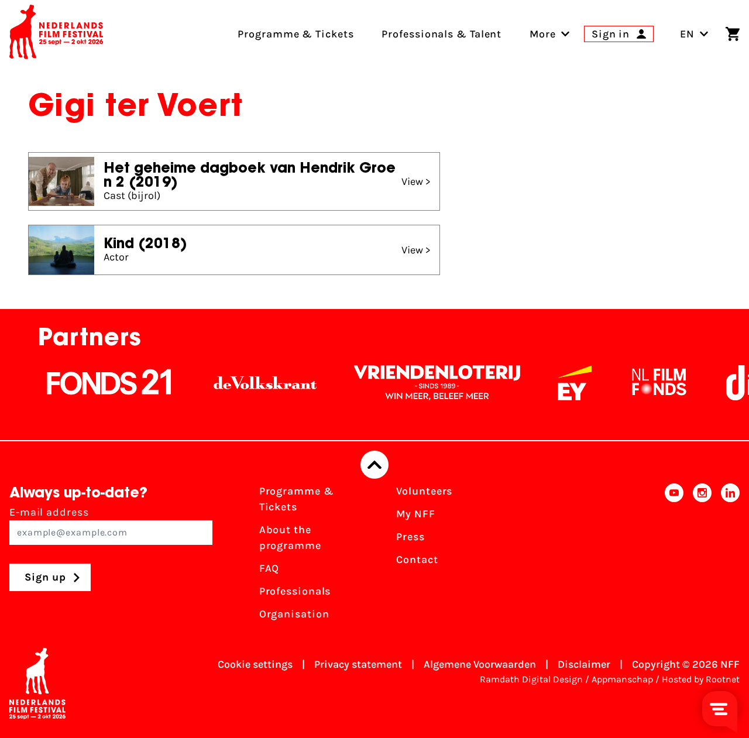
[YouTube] (674, 556)
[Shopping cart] (733, 34)
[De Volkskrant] (255, 382)
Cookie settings (255, 664)
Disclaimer (584, 664)
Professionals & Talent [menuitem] (441, 34)
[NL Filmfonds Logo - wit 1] (649, 382)
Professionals (295, 591)
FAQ (269, 568)
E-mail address (49, 512)
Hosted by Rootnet (701, 679)
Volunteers (424, 491)
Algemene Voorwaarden (480, 664)
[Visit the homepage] (56, 34)
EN (687, 34)
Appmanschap (622, 679)
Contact (417, 559)
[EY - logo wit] (565, 382)
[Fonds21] (99, 382)
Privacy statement (358, 664)
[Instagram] (702, 556)
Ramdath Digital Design (531, 679)
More (543, 34)
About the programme (290, 537)
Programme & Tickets (296, 499)
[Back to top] (374, 465)
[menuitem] (543, 34)
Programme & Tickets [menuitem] (295, 34)
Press (410, 536)
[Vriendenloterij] (427, 382)
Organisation (294, 613)
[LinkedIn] (730, 556)
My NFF (415, 513)
